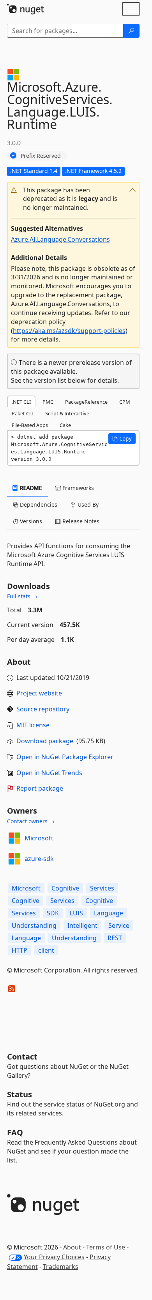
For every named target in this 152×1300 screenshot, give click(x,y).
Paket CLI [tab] (23, 413)
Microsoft (39, 838)
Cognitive (65, 888)
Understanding (34, 925)
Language (108, 913)
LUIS (76, 913)
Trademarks (60, 1266)
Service (118, 925)
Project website (39, 693)
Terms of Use (105, 1247)
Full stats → (22, 596)
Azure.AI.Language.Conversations (60, 239)
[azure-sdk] (14, 859)
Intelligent (82, 925)
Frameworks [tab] (77, 487)
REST (115, 938)
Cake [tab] (65, 425)
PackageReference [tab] (86, 401)
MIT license (32, 725)
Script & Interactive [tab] (67, 413)
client (46, 950)
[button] (73, 199)
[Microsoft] (14, 838)
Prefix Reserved (41, 155)
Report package (39, 788)
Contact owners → (31, 821)
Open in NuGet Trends (49, 772)
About (72, 1247)
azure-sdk (39, 858)
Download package (44, 741)
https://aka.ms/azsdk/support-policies (69, 330)
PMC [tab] (47, 401)
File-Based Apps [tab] (30, 425)
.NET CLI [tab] (21, 401)
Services (102, 888)
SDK (53, 913)
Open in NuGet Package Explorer (64, 757)
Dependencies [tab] (37, 504)
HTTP (19, 950)
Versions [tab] (30, 521)
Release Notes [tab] (80, 521)
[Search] (131, 31)
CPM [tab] (124, 401)
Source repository (42, 709)
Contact (22, 1056)
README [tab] (30, 487)
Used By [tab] (87, 504)
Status (19, 1094)
